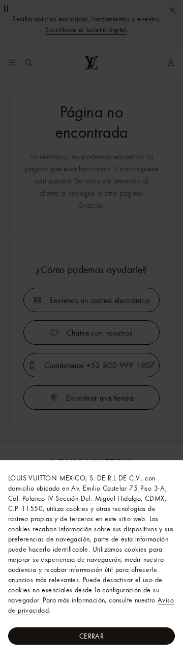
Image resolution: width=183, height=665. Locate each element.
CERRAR (91, 636)
